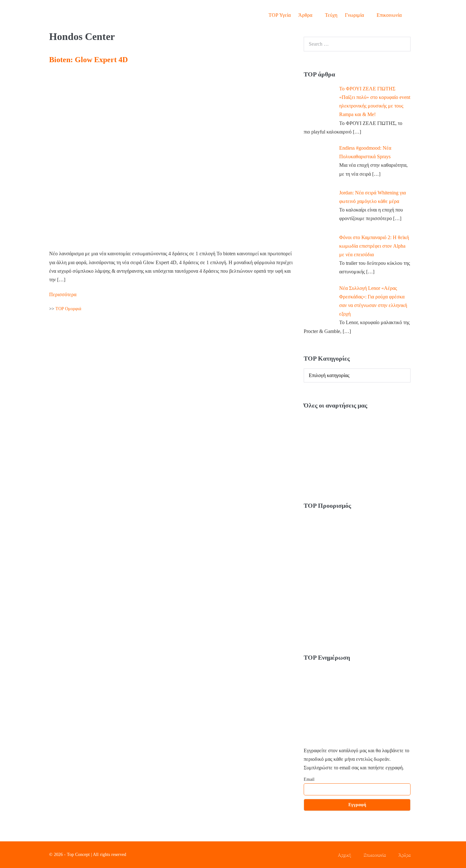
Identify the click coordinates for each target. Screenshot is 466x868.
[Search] (402, 44)
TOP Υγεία (280, 15)
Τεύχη (331, 15)
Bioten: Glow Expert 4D (88, 59)
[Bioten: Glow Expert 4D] (171, 157)
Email (309, 779)
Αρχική (344, 854)
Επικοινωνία (389, 15)
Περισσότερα (62, 293)
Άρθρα (306, 15)
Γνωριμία (355, 15)
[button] (411, 15)
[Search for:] (357, 44)
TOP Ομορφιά (68, 308)
